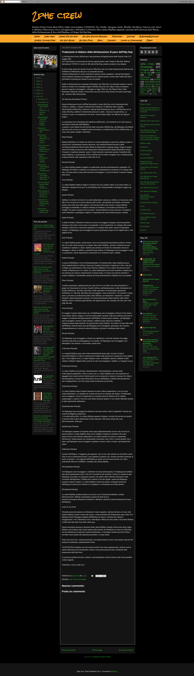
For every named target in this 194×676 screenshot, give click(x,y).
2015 (38, 84)
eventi (157, 73)
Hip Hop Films (86, 40)
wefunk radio (145, 223)
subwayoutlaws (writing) (148, 202)
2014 (38, 87)
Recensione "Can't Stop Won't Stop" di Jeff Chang (43, 176)
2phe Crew (73, 579)
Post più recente (68, 650)
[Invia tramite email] (96, 576)
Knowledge (82, 579)
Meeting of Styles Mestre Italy (43, 130)
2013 (38, 90)
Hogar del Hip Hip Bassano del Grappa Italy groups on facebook (150, 110)
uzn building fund (150, 357)
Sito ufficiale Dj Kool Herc (149, 188)
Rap (153, 92)
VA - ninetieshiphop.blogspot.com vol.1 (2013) (151, 331)
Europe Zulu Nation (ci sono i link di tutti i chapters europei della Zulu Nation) (150, 137)
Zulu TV (143, 230)
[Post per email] (92, 576)
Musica (154, 90)
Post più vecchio (126, 650)
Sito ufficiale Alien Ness (148, 173)
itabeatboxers (148, 285)
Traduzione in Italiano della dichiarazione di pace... (43, 202)
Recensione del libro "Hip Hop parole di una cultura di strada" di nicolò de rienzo (44, 249)
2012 (38, 93)
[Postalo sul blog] (99, 576)
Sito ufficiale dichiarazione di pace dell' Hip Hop (149, 183)
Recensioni (145, 77)
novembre (42, 102)
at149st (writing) (146, 150)
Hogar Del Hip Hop (68, 36)
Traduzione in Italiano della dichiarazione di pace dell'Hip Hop (44, 227)
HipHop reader (145, 143)
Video (150, 75)
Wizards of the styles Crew (149, 121)
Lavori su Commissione (131, 40)
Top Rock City (145, 210)
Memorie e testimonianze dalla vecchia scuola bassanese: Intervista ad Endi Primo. (43, 270)
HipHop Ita (144, 90)
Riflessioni (144, 79)
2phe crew (57, 15)
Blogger (114, 671)
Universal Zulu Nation (152, 84)
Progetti (144, 70)
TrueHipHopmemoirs (147, 213)
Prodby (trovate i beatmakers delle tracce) (149, 162)
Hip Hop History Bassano (95, 36)
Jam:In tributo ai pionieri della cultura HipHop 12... (43, 185)
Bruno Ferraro (145, 104)
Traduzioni (117, 36)
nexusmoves (148, 313)
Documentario (144, 94)
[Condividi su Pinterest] (105, 576)
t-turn (142, 206)
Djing (142, 92)
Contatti (111, 40)
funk (153, 93)
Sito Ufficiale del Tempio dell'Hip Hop (148, 177)
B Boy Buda (147, 275)
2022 (38, 81)
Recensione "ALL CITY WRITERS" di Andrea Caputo (43, 138)
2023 (38, 78)
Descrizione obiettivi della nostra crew (43, 210)
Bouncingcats (145, 154)
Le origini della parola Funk (48, 377)
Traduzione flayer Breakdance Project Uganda (43, 158)
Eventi (149, 40)
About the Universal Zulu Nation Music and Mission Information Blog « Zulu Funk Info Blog (150, 245)
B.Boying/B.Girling (148, 36)
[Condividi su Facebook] (103, 576)
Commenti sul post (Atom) (101, 657)
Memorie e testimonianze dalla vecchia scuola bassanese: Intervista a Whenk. (43, 310)
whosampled (144, 226)
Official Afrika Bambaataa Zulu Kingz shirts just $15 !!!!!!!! (151, 266)
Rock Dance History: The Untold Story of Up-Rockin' (151, 341)
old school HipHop (146, 158)
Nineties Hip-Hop (149, 327)
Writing (130, 36)
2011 (38, 96)
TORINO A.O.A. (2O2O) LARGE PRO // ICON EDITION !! (150, 305)
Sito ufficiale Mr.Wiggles (148, 191)
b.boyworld (144, 147)
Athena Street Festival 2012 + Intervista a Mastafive (48, 289)
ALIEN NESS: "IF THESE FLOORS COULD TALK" (149, 260)
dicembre (41, 99)
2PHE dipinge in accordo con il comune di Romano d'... (43, 193)
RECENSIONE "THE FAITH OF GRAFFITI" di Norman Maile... (43, 109)
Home (37, 36)
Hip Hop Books (67, 40)
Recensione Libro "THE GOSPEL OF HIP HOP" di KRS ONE (47, 397)
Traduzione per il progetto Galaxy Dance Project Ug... (44, 148)
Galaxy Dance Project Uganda (150, 87)
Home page (97, 650)
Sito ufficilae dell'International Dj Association (147, 197)
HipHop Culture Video (44, 40)
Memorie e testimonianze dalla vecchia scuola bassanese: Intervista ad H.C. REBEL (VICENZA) (43, 418)
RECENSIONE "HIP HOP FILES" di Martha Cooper (43, 121)
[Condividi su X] (101, 576)
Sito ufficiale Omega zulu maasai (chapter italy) (149, 131)
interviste (147, 86)
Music (100, 40)
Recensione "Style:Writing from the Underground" (43, 167)
